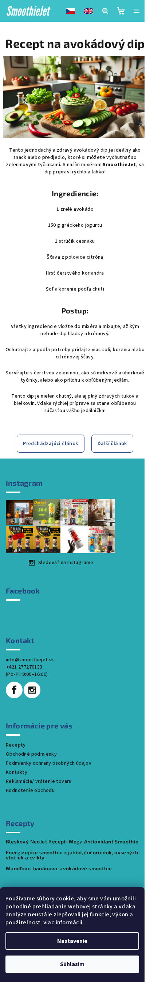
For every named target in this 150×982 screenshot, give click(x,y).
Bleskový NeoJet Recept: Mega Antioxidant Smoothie (72, 841)
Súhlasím (72, 964)
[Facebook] (14, 690)
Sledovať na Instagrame (66, 562)
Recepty (16, 745)
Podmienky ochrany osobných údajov (48, 763)
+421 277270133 (24, 667)
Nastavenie (72, 941)
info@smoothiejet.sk (30, 659)
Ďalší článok (112, 443)
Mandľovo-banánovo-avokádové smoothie (59, 868)
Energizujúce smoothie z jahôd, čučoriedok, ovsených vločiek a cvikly (72, 855)
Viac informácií (63, 922)
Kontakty (16, 772)
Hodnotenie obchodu (30, 790)
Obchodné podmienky (31, 754)
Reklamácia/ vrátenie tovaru (39, 781)
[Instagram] (32, 690)
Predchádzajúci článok (50, 443)
